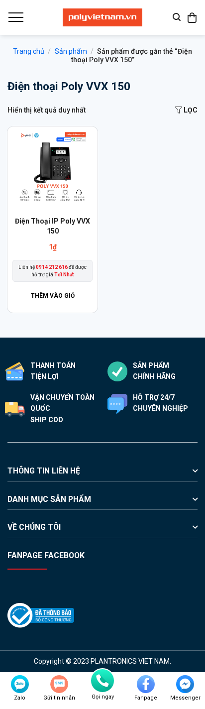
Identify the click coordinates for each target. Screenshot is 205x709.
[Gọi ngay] (102, 680)
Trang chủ (28, 51)
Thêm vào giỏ (53, 295)
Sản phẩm (71, 51)
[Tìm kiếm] (177, 17)
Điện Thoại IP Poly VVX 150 (52, 226)
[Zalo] (20, 684)
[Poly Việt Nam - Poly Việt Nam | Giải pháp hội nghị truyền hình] (102, 17)
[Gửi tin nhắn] (59, 684)
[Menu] (15, 17)
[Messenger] (185, 684)
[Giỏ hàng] (193, 17)
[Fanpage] (146, 684)
